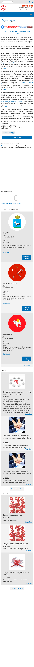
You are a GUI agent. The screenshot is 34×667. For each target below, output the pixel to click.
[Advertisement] (17, 167)
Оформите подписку (7, 146)
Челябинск (7, 334)
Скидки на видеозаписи (12, 515)
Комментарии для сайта (11, 203)
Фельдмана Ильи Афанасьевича (11, 101)
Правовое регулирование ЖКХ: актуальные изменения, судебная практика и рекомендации (17, 247)
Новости (12, 20)
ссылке (5, 68)
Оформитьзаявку (26, 257)
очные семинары (8, 132)
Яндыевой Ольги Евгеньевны (11, 63)
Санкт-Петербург (10, 284)
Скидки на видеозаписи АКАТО (15, 544)
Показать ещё (16, 489)
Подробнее (6, 252)
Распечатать (17, 137)
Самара (6, 233)
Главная (5, 20)
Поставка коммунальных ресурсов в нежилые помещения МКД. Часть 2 (17, 473)
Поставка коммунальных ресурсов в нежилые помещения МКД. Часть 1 (17, 438)
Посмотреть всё (26, 365)
